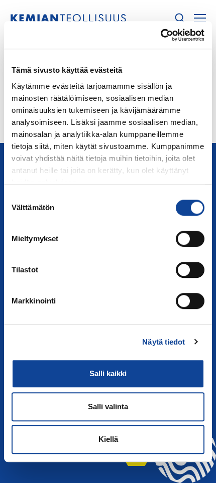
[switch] (190, 239)
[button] (180, 18)
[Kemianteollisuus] (68, 18)
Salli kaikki (108, 373)
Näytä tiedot (163, 342)
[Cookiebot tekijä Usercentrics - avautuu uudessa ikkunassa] (160, 35)
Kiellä (108, 439)
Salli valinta (108, 406)
